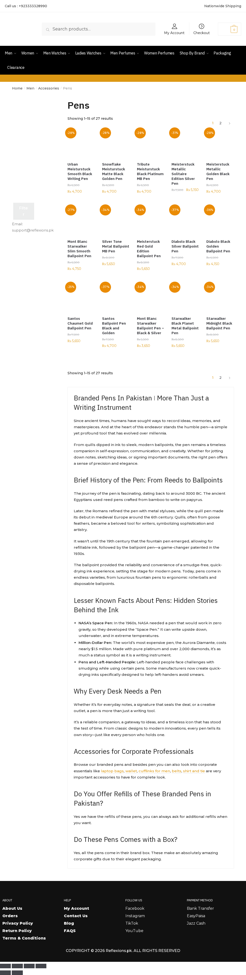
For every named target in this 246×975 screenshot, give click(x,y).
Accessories (48, 88)
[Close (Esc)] (41, 966)
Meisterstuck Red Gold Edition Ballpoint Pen (149, 248)
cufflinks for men (154, 771)
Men (30, 88)
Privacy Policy (17, 923)
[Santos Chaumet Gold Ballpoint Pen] (81, 297)
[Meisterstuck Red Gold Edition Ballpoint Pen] (150, 220)
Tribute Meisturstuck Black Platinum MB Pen (150, 171)
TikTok (131, 923)
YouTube (134, 930)
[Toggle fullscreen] (17, 966)
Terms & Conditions (24, 938)
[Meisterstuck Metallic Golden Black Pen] (220, 143)
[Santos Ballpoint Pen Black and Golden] (115, 297)
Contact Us (76, 916)
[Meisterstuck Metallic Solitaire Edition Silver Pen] (185, 143)
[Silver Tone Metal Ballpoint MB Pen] (115, 220)
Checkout (201, 33)
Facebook (134, 908)
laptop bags (112, 771)
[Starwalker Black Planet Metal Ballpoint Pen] (185, 297)
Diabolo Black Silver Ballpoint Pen (185, 246)
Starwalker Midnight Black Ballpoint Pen (219, 323)
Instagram (135, 916)
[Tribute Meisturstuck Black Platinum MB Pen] (150, 143)
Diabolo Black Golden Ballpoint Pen (218, 246)
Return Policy (17, 930)
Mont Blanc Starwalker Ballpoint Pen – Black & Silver (150, 325)
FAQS (70, 930)
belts (176, 771)
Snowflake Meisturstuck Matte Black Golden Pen (113, 171)
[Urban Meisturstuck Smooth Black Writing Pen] (81, 143)
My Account (174, 33)
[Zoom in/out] (5, 966)
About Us (12, 908)
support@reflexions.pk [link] (33, 230)
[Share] (29, 966)
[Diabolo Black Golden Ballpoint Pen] (220, 220)
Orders (10, 916)
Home (17, 88)
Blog (69, 923)
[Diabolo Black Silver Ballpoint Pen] (185, 220)
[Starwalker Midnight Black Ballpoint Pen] (220, 297)
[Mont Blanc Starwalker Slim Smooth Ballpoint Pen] (81, 220)
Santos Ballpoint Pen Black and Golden (114, 325)
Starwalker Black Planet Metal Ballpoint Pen (185, 325)
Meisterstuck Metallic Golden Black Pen (217, 171)
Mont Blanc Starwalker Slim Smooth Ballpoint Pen (79, 248)
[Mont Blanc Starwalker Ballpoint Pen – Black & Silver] (150, 297)
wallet (131, 771)
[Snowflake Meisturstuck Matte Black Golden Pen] (115, 143)
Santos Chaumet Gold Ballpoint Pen (80, 323)
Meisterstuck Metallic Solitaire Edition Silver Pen (183, 174)
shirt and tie (194, 771)
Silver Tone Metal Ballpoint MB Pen (115, 246)
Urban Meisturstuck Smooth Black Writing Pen (80, 171)
